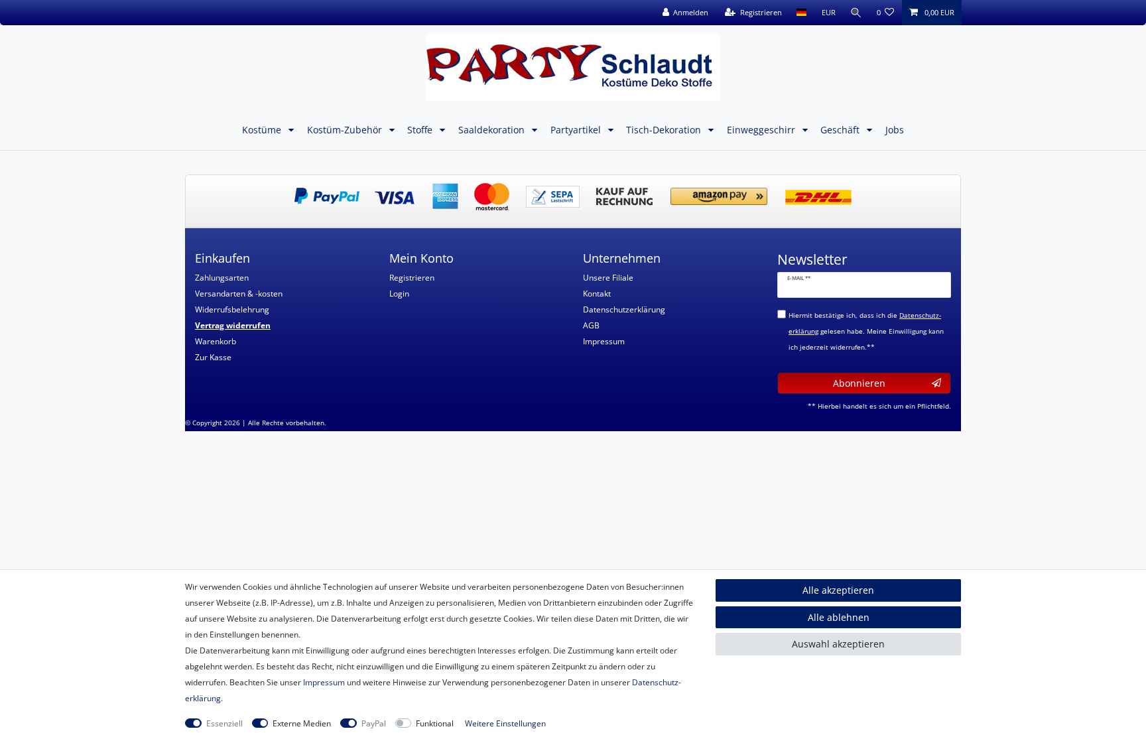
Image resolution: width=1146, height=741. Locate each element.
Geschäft (841, 129)
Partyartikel (577, 129)
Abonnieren (859, 383)
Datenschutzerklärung (624, 309)
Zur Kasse (213, 357)
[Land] (801, 12)
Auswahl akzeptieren (838, 644)
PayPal (373, 723)
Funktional (435, 723)
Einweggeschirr (762, 129)
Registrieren (411, 277)
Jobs (894, 129)
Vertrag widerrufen (233, 325)
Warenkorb (215, 341)
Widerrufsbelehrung (232, 309)
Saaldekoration (492, 129)
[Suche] (856, 12)
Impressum (604, 341)
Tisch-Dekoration (665, 129)
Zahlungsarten (222, 277)
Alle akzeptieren (838, 590)
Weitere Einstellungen (505, 723)
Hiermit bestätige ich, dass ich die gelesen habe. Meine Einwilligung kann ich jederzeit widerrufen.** (866, 331)
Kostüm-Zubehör (346, 129)
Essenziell (224, 723)
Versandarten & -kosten (239, 293)
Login (399, 293)
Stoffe (421, 129)
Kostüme (263, 129)
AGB (591, 325)
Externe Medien (302, 723)
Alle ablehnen (838, 617)
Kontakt (597, 293)
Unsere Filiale (608, 277)
